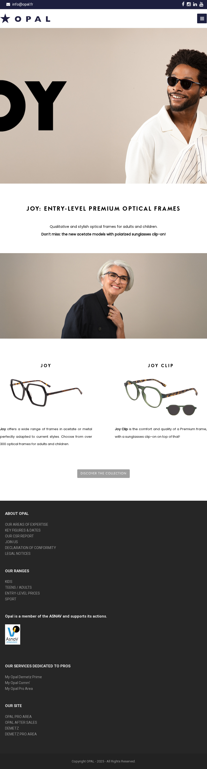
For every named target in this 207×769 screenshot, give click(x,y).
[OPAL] (25, 18)
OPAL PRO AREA (18, 717)
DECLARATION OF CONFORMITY (30, 548)
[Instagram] (189, 4)
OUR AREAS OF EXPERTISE (26, 524)
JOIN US (11, 542)
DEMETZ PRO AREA (21, 734)
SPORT (10, 599)
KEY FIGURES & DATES (23, 530)
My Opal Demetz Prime (23, 677)
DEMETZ (12, 728)
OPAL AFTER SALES (21, 722)
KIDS (8, 582)
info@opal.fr (22, 4)
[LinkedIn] (195, 4)
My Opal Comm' (17, 683)
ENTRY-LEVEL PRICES (22, 593)
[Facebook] (183, 4)
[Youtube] (201, 4)
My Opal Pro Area (19, 689)
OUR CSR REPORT (19, 536)
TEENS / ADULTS (18, 587)
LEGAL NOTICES (18, 554)
